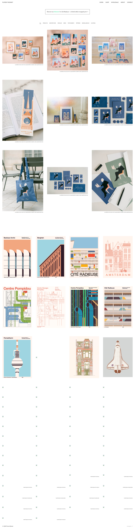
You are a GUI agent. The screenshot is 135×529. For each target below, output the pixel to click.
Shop (107, 2)
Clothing (93, 23)
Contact (130, 2)
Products (45, 23)
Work (101, 2)
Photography (71, 23)
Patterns (78, 23)
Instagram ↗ (130, 526)
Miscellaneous (85, 23)
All (40, 23)
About (123, 2)
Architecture (52, 23)
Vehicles (60, 23)
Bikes (65, 23)
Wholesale (115, 2)
